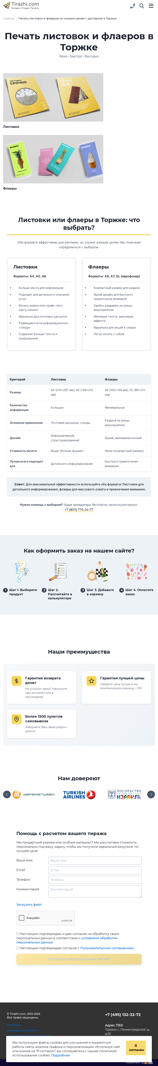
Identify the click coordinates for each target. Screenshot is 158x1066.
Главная (8, 18)
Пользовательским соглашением (107, 948)
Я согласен (136, 1048)
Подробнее (60, 1055)
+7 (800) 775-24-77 (79, 510)
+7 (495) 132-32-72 (123, 1014)
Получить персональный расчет (79, 959)
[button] (142, 6)
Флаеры (10, 188)
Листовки (11, 127)
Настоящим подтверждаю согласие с (76, 948)
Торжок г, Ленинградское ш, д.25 (127, 1029)
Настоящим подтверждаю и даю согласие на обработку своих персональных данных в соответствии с (67, 938)
